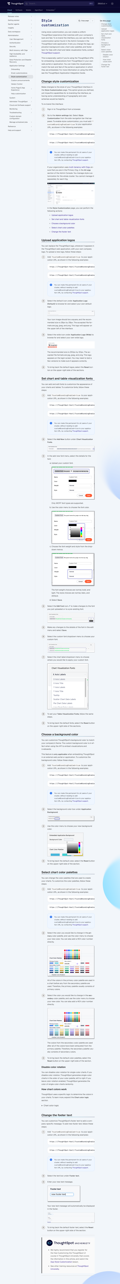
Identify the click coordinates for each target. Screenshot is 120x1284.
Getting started (13, 20)
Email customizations (19, 73)
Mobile (28, 10)
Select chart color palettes (106, 51)
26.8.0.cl (101, 3)
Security (12, 46)
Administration (13, 35)
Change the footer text (105, 66)
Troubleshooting (15, 112)
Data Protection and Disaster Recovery (20, 61)
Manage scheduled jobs (18, 122)
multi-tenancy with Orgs (79, 167)
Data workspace (14, 32)
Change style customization (106, 25)
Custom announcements (20, 80)
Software (19, 10)
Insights (11, 28)
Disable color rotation (108, 56)
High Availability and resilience (17, 55)
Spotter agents (13, 24)
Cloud (9, 10)
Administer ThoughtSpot (18, 101)
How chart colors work (107, 61)
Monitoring (13, 109)
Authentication (14, 43)
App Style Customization (61, 1262)
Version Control (16, 84)
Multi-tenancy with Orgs (18, 50)
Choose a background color (105, 45)
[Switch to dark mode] (112, 3)
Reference (12, 126)
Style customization (19, 77)
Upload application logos (107, 30)
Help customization (18, 94)
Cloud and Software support (20, 105)
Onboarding (15, 69)
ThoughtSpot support (50, 53)
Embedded (50, 10)
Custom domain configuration (15, 117)
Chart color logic (51, 1105)
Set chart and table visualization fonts (106, 37)
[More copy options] (92, 21)
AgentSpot (39, 10)
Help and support (14, 130)
